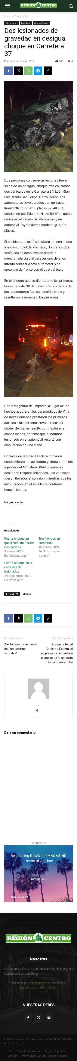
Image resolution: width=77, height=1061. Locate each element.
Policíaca (25, 23)
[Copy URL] (48, 70)
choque (27, 593)
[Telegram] (38, 70)
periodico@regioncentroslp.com (45, 983)
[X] (18, 70)
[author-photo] (38, 699)
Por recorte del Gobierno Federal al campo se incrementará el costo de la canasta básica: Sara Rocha (56, 653)
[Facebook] (8, 70)
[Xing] (38, 711)
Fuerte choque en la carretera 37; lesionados (18, 567)
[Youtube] (49, 1018)
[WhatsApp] (28, 70)
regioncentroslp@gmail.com (38, 987)
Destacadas (22, 16)
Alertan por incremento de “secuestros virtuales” (20, 648)
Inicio (7, 16)
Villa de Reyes (41, 23)
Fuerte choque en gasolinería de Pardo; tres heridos (19, 543)
